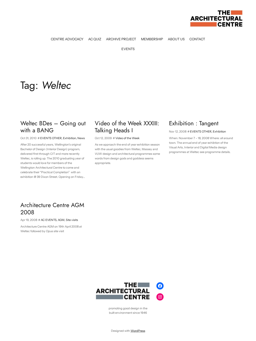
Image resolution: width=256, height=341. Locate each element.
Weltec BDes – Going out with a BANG (53, 127)
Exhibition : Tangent (193, 123)
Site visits (72, 220)
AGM (61, 220)
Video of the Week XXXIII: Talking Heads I (127, 127)
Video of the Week (127, 138)
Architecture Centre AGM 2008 (52, 208)
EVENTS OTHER (51, 138)
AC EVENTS (48, 220)
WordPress (138, 331)
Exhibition (69, 138)
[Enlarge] (147, 286)
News (81, 138)
